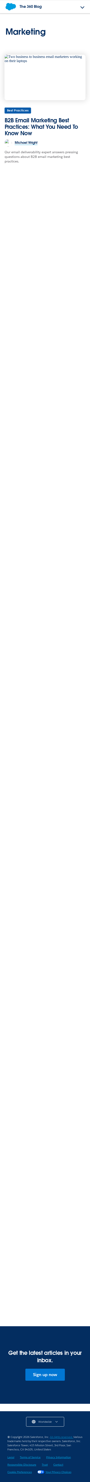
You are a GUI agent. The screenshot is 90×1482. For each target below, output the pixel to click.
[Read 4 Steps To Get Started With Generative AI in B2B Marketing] (45, 983)
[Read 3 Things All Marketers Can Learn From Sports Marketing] (45, 1175)
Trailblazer (16, 1109)
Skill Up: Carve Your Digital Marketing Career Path (39, 829)
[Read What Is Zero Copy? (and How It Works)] (45, 717)
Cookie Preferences (19, 1472)
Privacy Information (58, 1457)
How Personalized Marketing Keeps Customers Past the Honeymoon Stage (44, 370)
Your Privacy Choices (58, 1472)
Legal (10, 1457)
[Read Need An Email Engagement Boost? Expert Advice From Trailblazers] (45, 1079)
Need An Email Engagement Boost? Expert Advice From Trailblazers (41, 1121)
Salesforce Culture (22, 917)
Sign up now (45, 1374)
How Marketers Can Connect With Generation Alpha (39, 929)
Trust (45, 1465)
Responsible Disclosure (21, 1465)
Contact (58, 1465)
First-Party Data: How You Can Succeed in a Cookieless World (45, 466)
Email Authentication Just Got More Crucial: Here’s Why (42, 788)
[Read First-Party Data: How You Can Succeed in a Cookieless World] (45, 424)
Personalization (19, 550)
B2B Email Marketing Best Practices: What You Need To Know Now (41, 127)
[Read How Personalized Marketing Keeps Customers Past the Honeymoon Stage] (45, 328)
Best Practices (18, 110)
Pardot (13, 454)
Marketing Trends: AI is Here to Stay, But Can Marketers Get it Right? (44, 562)
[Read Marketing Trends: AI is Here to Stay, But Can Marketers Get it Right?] (45, 520)
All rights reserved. (61, 1437)
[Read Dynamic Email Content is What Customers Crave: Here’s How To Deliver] (45, 616)
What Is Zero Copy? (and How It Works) (44, 750)
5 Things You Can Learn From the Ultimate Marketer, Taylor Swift (44, 808)
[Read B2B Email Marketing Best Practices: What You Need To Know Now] (45, 77)
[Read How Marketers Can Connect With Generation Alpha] (45, 888)
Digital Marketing (21, 645)
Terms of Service (30, 1457)
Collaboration (18, 358)
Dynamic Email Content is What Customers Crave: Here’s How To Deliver (38, 660)
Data (11, 1013)
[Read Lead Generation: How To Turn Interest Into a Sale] (45, 1270)
